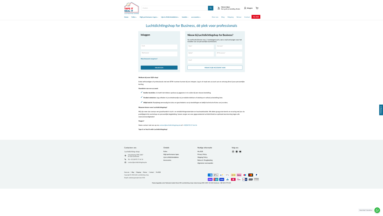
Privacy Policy (202, 154)
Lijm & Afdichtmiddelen (169, 17)
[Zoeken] (210, 8)
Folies (133, 17)
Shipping (231, 17)
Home (126, 17)
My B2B (256, 17)
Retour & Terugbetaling (205, 160)
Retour (239, 17)
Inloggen (250, 8)
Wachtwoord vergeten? (149, 59)
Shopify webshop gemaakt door (134, 177)
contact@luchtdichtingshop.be (170, 125)
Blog (223, 17)
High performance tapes (148, 17)
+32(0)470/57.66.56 (190, 125)
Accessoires (167, 160)
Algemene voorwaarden (205, 163)
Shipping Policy (202, 157)
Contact (247, 17)
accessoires (195, 17)
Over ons (215, 17)
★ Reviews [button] (381, 110)
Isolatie (185, 17)
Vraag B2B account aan (214, 67)
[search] (175, 8)
